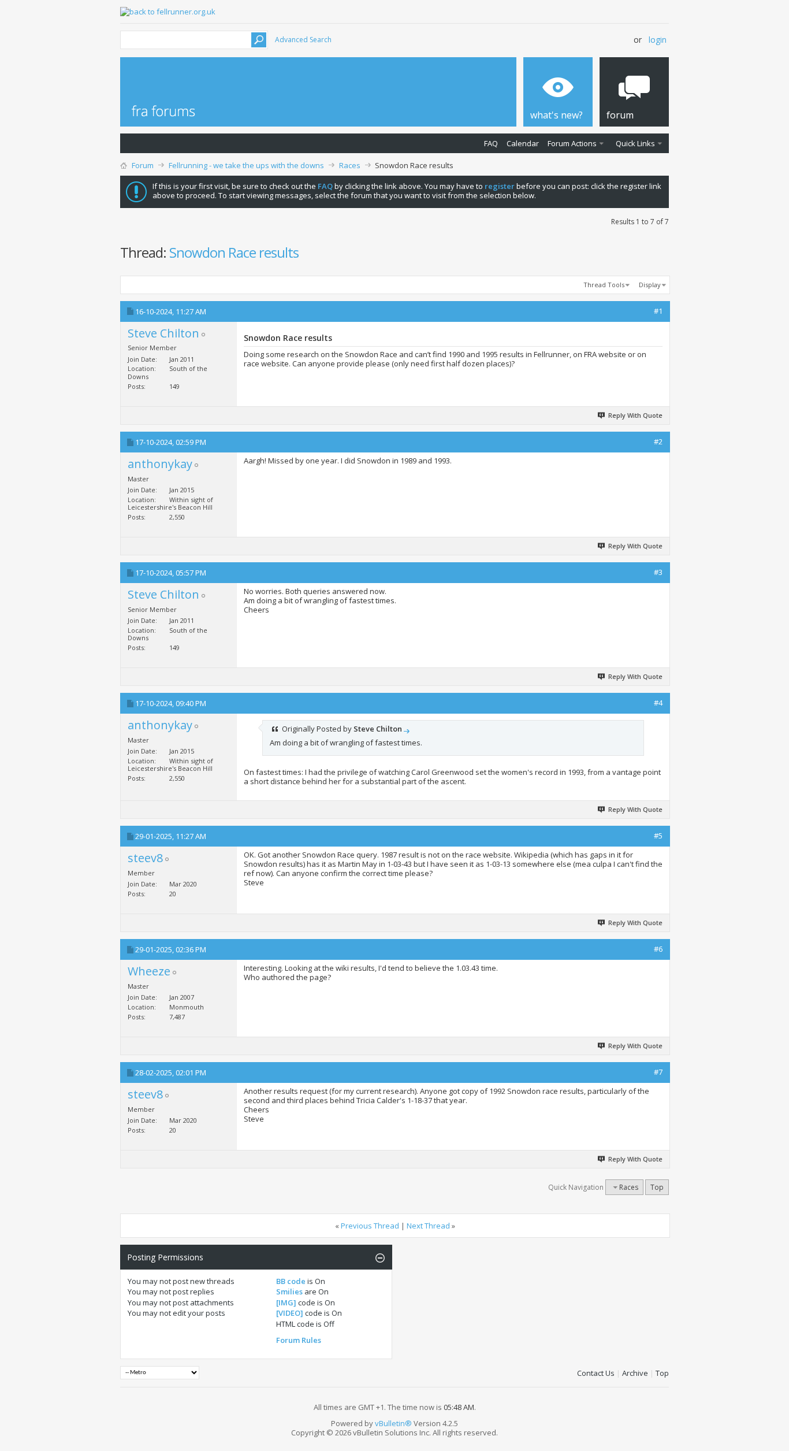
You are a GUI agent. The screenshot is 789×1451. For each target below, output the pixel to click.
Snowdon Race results (234, 252)
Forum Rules (298, 1340)
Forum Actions (572, 143)
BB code (291, 1281)
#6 (658, 949)
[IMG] (286, 1302)
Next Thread (428, 1225)
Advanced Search (303, 39)
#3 (658, 572)
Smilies (289, 1291)
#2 (658, 441)
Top (657, 1187)
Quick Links (635, 143)
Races (349, 165)
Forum (143, 165)
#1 (658, 311)
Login (658, 39)
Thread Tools (603, 284)
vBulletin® (393, 1423)
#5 (658, 835)
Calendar (523, 143)
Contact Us (596, 1373)
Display (650, 284)
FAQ (491, 143)
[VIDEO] (289, 1313)
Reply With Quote (635, 415)
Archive (635, 1373)
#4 (658, 702)
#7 (658, 1072)
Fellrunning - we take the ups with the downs (246, 165)
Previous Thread (370, 1225)
